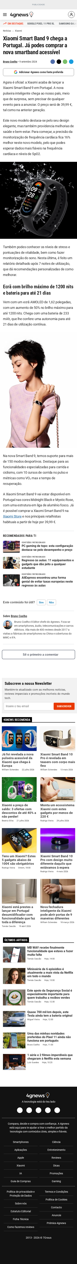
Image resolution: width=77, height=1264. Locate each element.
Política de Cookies (56, 1199)
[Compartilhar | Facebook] (52, 61)
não (51, 602)
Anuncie (56, 1215)
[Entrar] (71, 14)
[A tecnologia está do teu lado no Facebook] (20, 1110)
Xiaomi (21, 1165)
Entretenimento (56, 1149)
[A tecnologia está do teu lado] (22, 14)
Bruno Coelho (10, 61)
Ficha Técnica (21, 1219)
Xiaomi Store (12, 516)
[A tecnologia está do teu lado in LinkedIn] (57, 1110)
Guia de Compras (21, 1181)
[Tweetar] (59, 61)
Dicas (56, 1165)
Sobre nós (21, 1203)
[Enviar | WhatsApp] (65, 61)
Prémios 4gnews (56, 1223)
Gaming (56, 1181)
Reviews (56, 1157)
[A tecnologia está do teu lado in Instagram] (29, 1110)
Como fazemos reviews (20, 1227)
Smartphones (21, 1141)
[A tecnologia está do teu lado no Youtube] (38, 1110)
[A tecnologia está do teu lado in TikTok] (48, 1110)
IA (20, 1173)
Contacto (56, 1207)
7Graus (47, 1237)
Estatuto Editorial (21, 1211)
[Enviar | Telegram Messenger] (71, 61)
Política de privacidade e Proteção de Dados (21, 1193)
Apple (20, 1157)
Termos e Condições (56, 1191)
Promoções (56, 1173)
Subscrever (64, 706)
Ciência (56, 1141)
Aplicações (20, 1149)
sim (41, 602)
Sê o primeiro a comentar (40, 654)
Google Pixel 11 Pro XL (40, 23)
